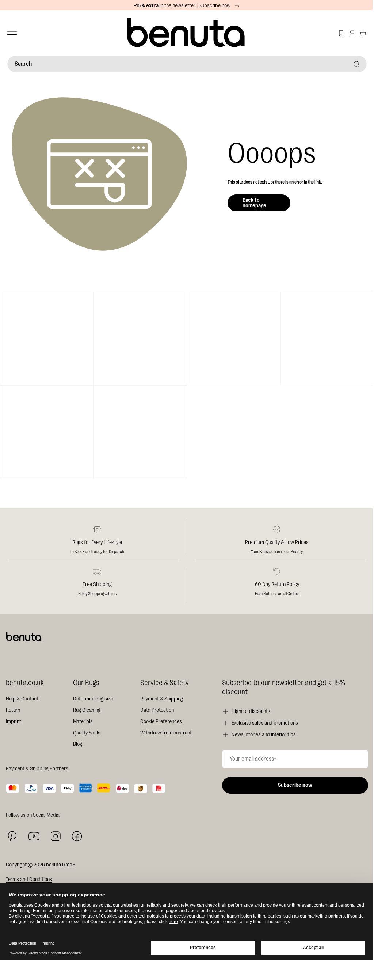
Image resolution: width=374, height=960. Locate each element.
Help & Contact (22, 699)
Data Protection (157, 710)
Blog (77, 744)
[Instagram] (55, 836)
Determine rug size (93, 699)
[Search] (356, 64)
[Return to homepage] (187, 33)
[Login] (352, 33)
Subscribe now (295, 785)
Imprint (13, 721)
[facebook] (76, 836)
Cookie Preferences (161, 721)
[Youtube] (34, 836)
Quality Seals (86, 733)
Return (13, 710)
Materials (83, 721)
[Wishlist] (341, 33)
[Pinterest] (12, 836)
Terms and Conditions (29, 879)
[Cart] (363, 33)
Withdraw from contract (166, 733)
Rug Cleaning (86, 710)
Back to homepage (254, 203)
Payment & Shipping (161, 699)
